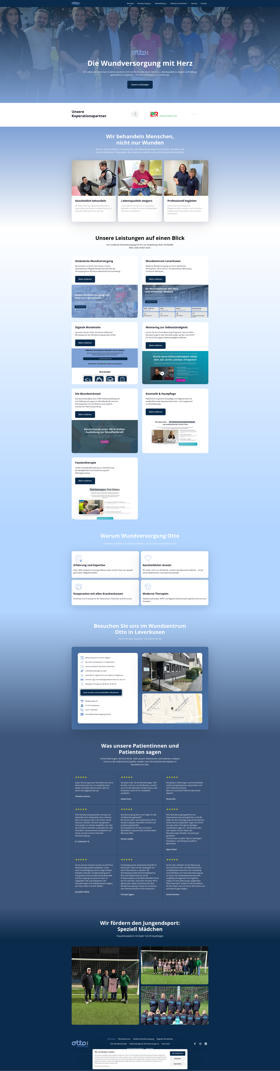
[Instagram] (201, 1044)
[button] (172, 708)
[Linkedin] (206, 1044)
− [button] (144, 699)
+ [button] (144, 696)
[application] (172, 708)
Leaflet (177, 722)
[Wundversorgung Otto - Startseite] (76, 3)
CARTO (199, 722)
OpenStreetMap (185, 722)
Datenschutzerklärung (102, 1066)
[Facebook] (196, 1044)
